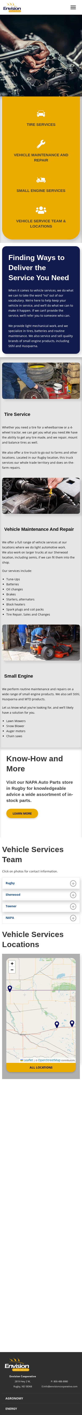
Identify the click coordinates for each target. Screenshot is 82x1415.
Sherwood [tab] (13, 895)
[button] (72, 1023)
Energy (11, 1409)
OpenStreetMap (49, 1060)
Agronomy (14, 1398)
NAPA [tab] (10, 918)
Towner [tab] (11, 906)
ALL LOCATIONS (41, 1067)
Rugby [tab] (10, 883)
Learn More (22, 813)
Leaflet (28, 1060)
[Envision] (10, 7)
